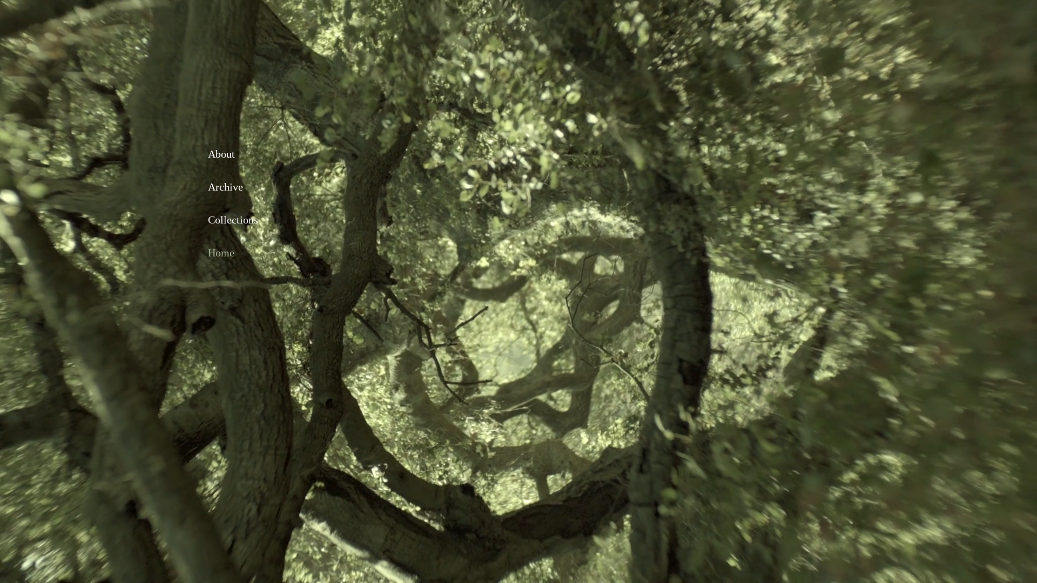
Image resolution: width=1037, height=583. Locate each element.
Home (221, 253)
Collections (233, 220)
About (221, 154)
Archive (225, 187)
